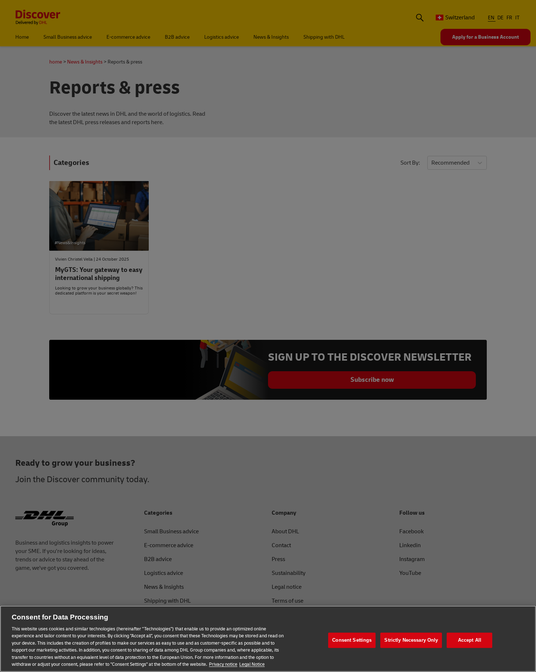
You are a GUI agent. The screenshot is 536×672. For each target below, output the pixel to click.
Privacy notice (223, 664)
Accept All (469, 640)
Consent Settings (352, 640)
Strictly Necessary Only (411, 640)
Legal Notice (252, 664)
